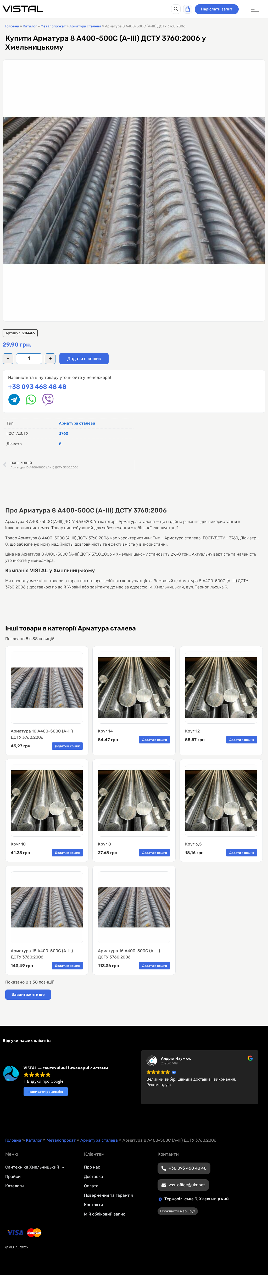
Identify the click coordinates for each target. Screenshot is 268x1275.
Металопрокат (53, 26)
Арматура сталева (85, 26)
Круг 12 (192, 731)
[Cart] (187, 9)
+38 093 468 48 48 (37, 386)
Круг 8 (104, 844)
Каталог (30, 26)
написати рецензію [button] (46, 1091)
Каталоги (14, 1185)
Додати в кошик (84, 358)
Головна (12, 26)
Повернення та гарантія (108, 1195)
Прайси (13, 1176)
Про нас (92, 1167)
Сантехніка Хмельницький (32, 1167)
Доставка (93, 1176)
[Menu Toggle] (255, 9)
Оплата (91, 1185)
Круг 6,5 (193, 844)
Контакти (93, 1204)
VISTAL (23, 9)
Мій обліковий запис (104, 1214)
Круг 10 (18, 844)
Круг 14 (105, 731)
